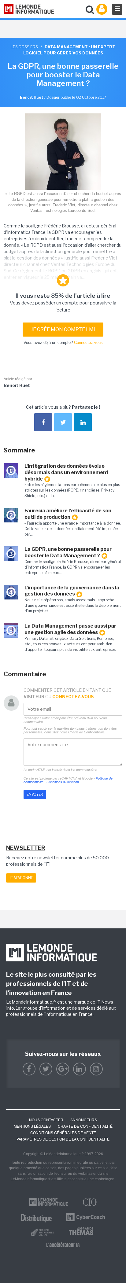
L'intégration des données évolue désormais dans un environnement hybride (66, 472)
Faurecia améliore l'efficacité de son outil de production (67, 514)
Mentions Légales (32, 1126)
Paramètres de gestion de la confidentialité (63, 1139)
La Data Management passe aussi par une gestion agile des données (70, 629)
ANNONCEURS (83, 1120)
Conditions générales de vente (63, 1133)
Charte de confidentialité (85, 1126)
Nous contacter (46, 1120)
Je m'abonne (21, 878)
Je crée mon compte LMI (63, 329)
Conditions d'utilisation (62, 782)
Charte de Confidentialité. (86, 732)
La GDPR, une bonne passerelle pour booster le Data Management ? (68, 552)
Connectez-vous (88, 342)
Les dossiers (24, 46)
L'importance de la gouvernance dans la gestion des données (71, 591)
